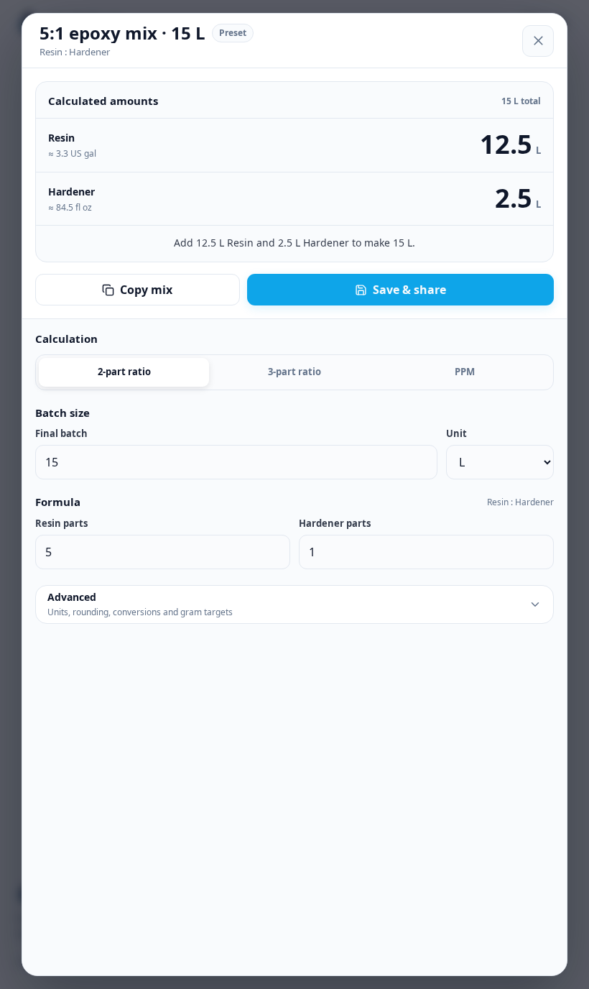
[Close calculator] (538, 41)
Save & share (409, 290)
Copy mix (146, 290)
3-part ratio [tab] (294, 371)
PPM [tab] (465, 371)
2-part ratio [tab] (124, 371)
